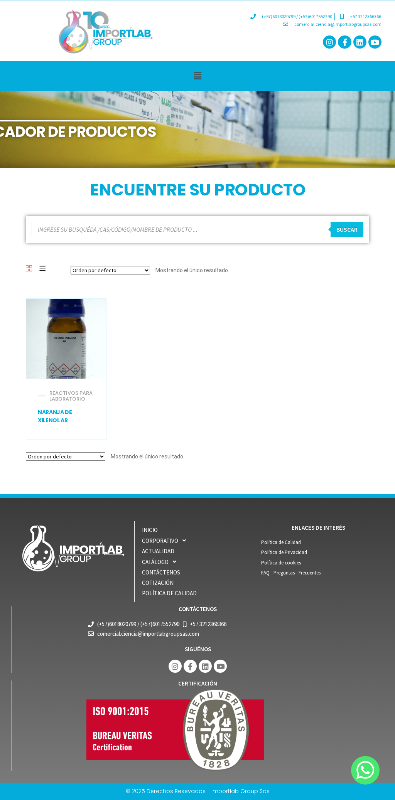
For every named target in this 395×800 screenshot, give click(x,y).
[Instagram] (329, 42)
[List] (42, 269)
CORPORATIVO (160, 540)
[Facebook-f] (344, 42)
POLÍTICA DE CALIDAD (169, 593)
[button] (197, 76)
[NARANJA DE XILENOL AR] (66, 339)
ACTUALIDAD (158, 551)
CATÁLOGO (155, 562)
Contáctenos (161, 572)
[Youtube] (374, 42)
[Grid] (29, 269)
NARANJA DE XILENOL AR (55, 416)
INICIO (150, 530)
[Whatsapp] (365, 770)
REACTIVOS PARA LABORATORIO (71, 396)
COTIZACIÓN (158, 582)
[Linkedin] (359, 42)
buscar (347, 229)
